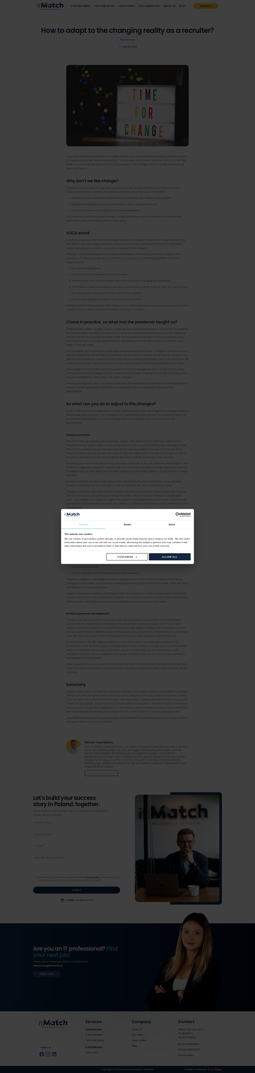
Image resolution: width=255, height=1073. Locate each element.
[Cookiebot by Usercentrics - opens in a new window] (178, 515)
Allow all (170, 557)
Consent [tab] (83, 524)
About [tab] (172, 524)
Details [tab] (127, 524)
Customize (125, 557)
